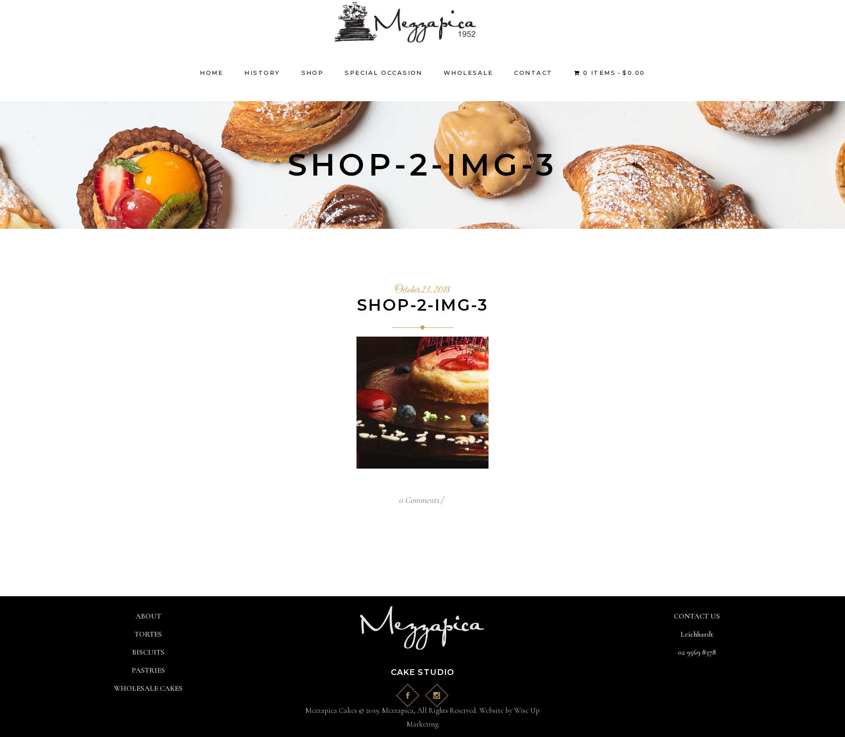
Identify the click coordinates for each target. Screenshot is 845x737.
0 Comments (419, 500)
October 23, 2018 (422, 290)
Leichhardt (696, 634)
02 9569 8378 (697, 652)
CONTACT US (697, 616)
